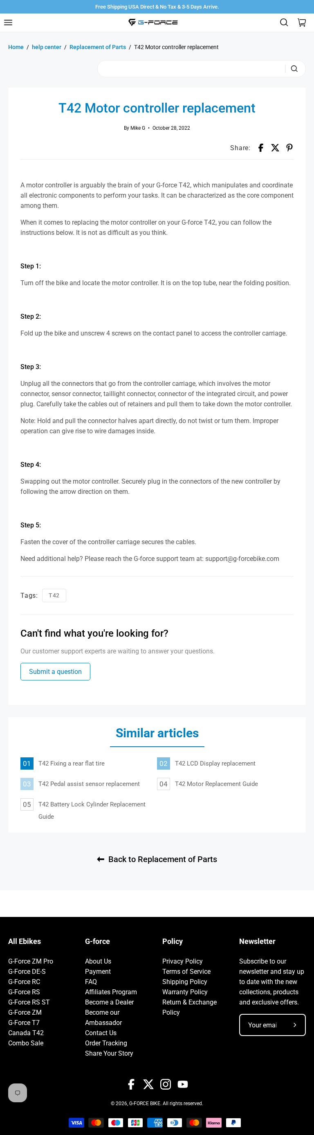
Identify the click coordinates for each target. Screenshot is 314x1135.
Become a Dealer (109, 1002)
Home (16, 47)
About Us (98, 961)
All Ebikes (24, 941)
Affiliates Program (111, 992)
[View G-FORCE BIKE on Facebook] (131, 1084)
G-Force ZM (25, 1012)
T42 (54, 595)
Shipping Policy (184, 982)
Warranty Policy (185, 992)
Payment (98, 971)
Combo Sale (25, 1043)
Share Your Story (109, 1053)
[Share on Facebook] (261, 148)
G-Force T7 (24, 1023)
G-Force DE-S (27, 971)
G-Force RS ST (29, 1002)
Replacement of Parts (98, 47)
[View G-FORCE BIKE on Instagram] (165, 1084)
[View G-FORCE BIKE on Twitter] (148, 1084)
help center (46, 47)
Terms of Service (186, 971)
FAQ (91, 982)
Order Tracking (106, 1043)
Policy (172, 941)
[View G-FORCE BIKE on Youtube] (182, 1084)
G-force (97, 941)
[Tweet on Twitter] (275, 148)
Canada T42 (26, 1033)
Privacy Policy (182, 961)
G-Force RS (24, 992)
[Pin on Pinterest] (289, 148)
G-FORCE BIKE (144, 1103)
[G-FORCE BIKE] (152, 22)
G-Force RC (24, 982)
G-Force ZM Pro (30, 961)
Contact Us (101, 1033)
